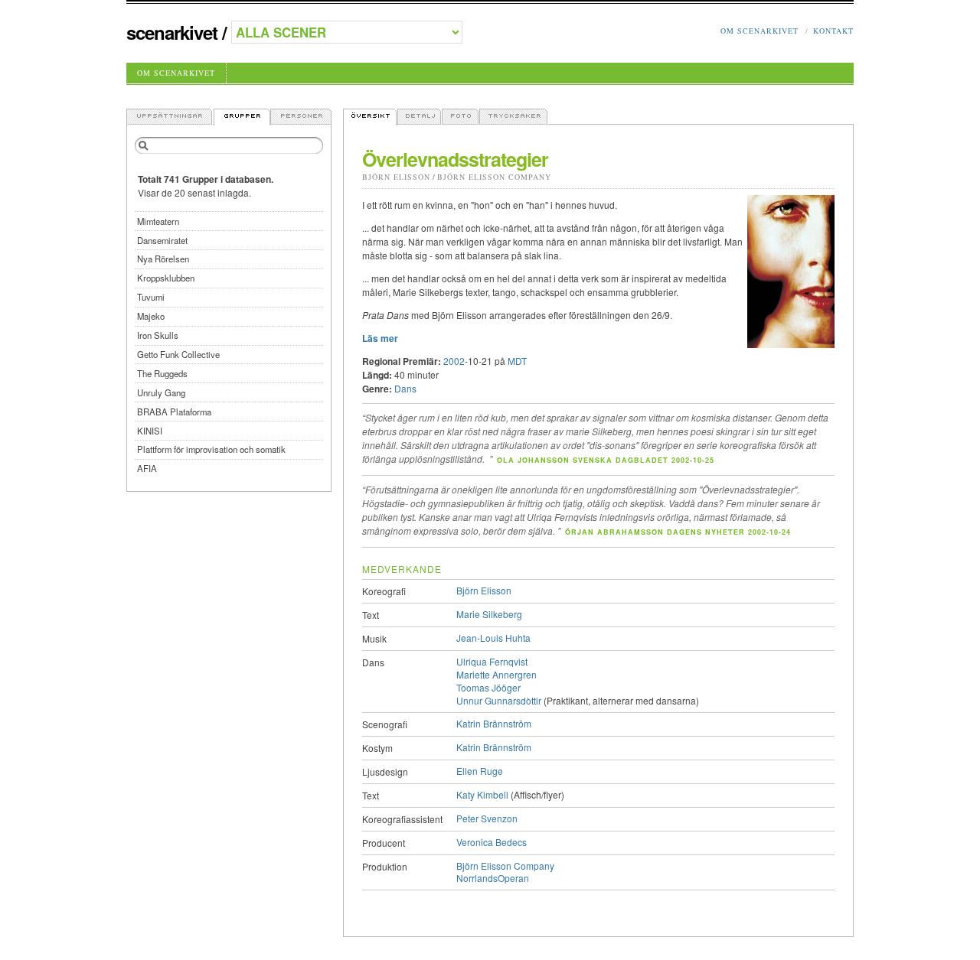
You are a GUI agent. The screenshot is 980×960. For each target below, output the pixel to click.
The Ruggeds (162, 373)
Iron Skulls (157, 335)
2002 (454, 360)
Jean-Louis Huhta (493, 637)
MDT (517, 360)
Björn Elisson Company (494, 176)
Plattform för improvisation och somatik (211, 449)
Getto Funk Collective (178, 354)
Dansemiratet (162, 240)
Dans (405, 388)
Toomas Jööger (488, 687)
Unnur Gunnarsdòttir (498, 700)
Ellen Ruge (479, 770)
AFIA (147, 468)
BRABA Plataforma (174, 411)
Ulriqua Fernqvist (492, 661)
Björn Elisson (396, 176)
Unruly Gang (161, 392)
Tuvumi (151, 297)
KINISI (149, 431)
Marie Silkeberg (489, 613)
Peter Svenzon (487, 818)
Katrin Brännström (493, 723)
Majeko (151, 316)
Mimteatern (158, 221)
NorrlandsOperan (492, 877)
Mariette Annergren (496, 674)
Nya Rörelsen (163, 258)
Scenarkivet (171, 32)
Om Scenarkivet (759, 30)
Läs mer (380, 338)
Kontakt (833, 30)
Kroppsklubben (165, 278)
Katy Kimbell (482, 794)
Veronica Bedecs (491, 841)
